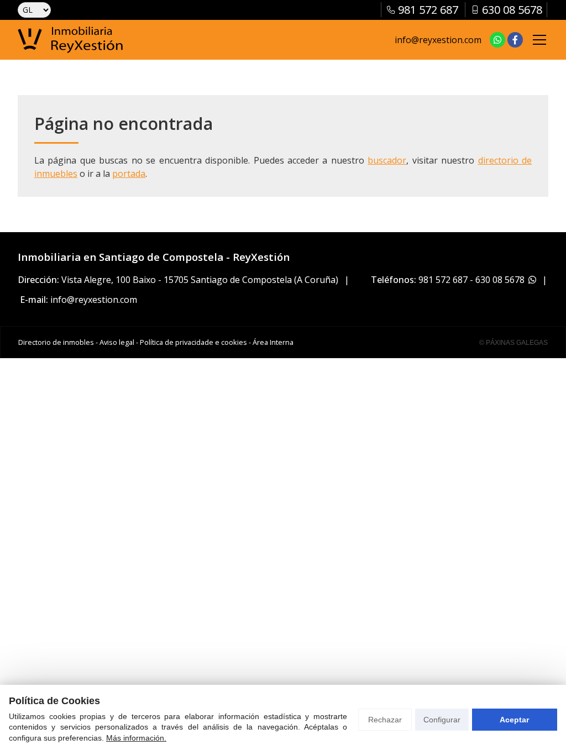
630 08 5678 (500, 280)
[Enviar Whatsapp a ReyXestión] (497, 40)
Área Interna (273, 342)
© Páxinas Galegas (513, 343)
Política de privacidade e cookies (193, 342)
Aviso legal (116, 342)
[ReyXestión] (70, 40)
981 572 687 (443, 280)
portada (128, 173)
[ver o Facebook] (515, 40)
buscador (387, 160)
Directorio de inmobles (56, 342)
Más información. (136, 737)
